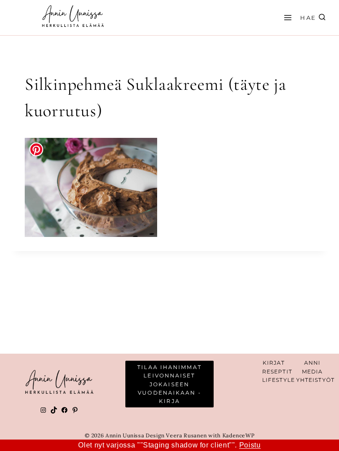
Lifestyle (278, 380)
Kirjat (274, 362)
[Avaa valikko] (286, 17)
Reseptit (277, 371)
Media (312, 371)
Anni (312, 362)
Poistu (250, 445)
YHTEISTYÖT (315, 380)
